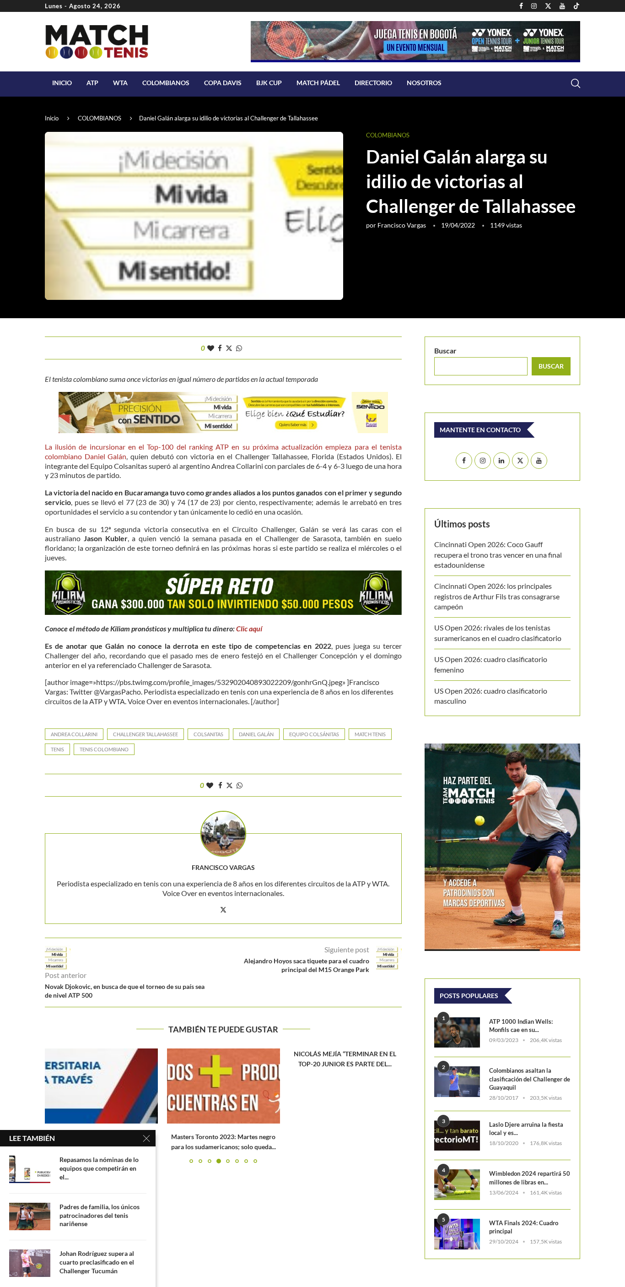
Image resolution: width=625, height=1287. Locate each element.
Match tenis (370, 734)
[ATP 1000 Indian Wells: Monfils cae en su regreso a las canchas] (457, 1032)
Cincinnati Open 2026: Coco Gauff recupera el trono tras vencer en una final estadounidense (498, 554)
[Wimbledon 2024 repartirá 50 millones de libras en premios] (457, 1184)
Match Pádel (318, 83)
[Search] (575, 83)
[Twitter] (548, 6)
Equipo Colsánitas (314, 734)
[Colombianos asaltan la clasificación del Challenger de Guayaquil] (457, 1081)
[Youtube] (562, 6)
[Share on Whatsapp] (239, 348)
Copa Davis (223, 83)
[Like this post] (210, 348)
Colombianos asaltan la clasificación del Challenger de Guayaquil (529, 1079)
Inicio (62, 83)
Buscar (445, 350)
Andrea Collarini (74, 734)
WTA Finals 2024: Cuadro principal (523, 1227)
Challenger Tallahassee (145, 734)
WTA (120, 83)
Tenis (57, 749)
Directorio (373, 83)
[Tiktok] (576, 6)
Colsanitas (208, 734)
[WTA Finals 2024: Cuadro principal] (457, 1234)
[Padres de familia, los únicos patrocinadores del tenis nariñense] (29, 1216)
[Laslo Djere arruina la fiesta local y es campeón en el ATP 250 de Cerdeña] (457, 1135)
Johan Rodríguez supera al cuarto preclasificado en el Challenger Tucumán (96, 1262)
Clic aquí (249, 628)
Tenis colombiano (104, 749)
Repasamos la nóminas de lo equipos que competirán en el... (99, 1168)
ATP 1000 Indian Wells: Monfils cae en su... (521, 1025)
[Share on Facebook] (220, 348)
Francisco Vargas (401, 225)
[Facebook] (521, 6)
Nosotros (424, 83)
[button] (57, 1105)
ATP (92, 83)
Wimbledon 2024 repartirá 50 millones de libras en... (529, 1177)
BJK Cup (269, 83)
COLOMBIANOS (165, 83)
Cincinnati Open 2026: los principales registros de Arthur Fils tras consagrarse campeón (497, 596)
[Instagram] (534, 6)
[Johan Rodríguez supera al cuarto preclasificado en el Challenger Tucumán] (29, 1263)
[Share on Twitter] (229, 348)
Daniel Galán (256, 734)
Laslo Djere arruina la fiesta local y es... (526, 1128)
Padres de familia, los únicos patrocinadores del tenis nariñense (99, 1215)
